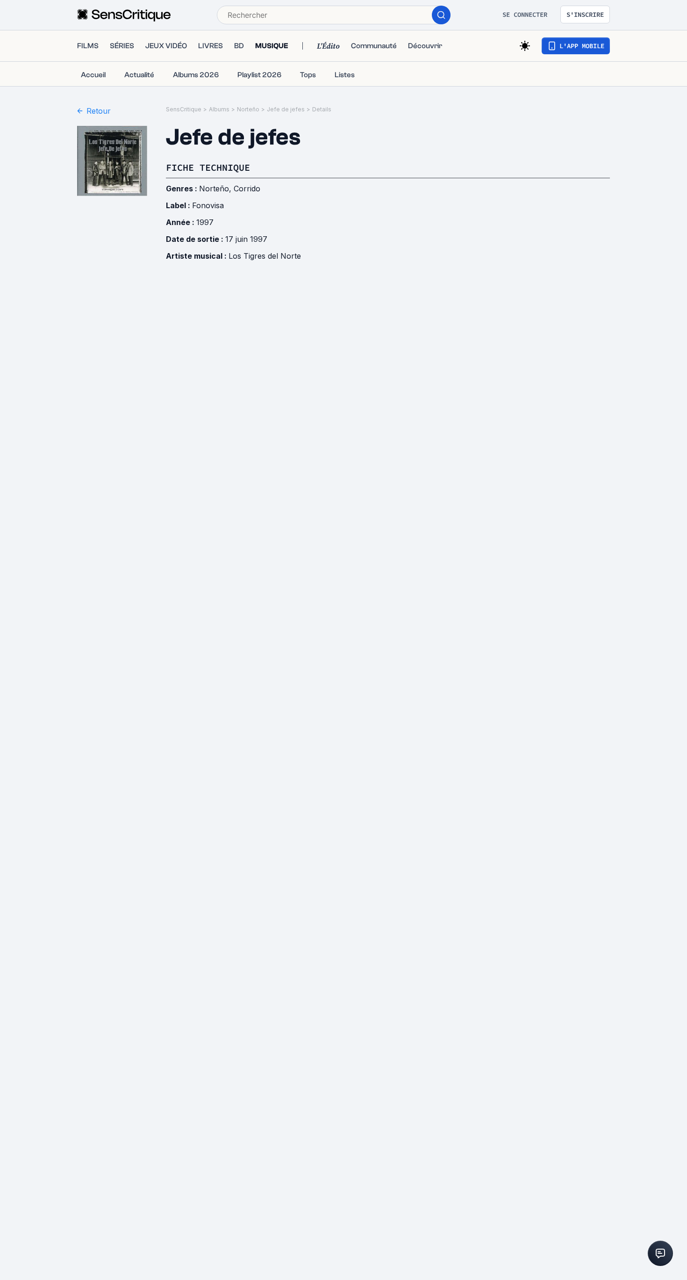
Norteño (248, 109)
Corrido (247, 188)
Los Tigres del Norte (265, 256)
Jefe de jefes (286, 109)
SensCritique (183, 109)
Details (321, 109)
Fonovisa (208, 205)
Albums (219, 109)
